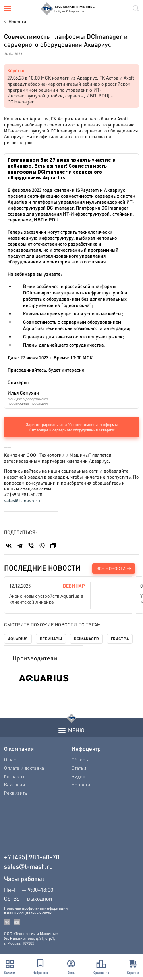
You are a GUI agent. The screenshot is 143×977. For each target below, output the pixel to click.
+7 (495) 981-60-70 (32, 857)
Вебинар (74, 586)
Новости (17, 22)
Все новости (111, 568)
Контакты (14, 776)
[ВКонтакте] (9, 545)
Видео (78, 776)
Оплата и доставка (24, 768)
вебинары (51, 638)
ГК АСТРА (120, 638)
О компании (19, 748)
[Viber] (31, 545)
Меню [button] (76, 729)
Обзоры (80, 760)
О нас (10, 760)
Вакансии (14, 785)
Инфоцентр (86, 748)
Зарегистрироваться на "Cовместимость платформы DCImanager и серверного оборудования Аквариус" (72, 427)
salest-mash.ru (28, 866)
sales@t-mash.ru (22, 501)
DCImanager (86, 638)
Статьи (79, 768)
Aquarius (18, 638)
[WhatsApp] (42, 545)
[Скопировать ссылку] (53, 545)
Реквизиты (16, 793)
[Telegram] (20, 545)
